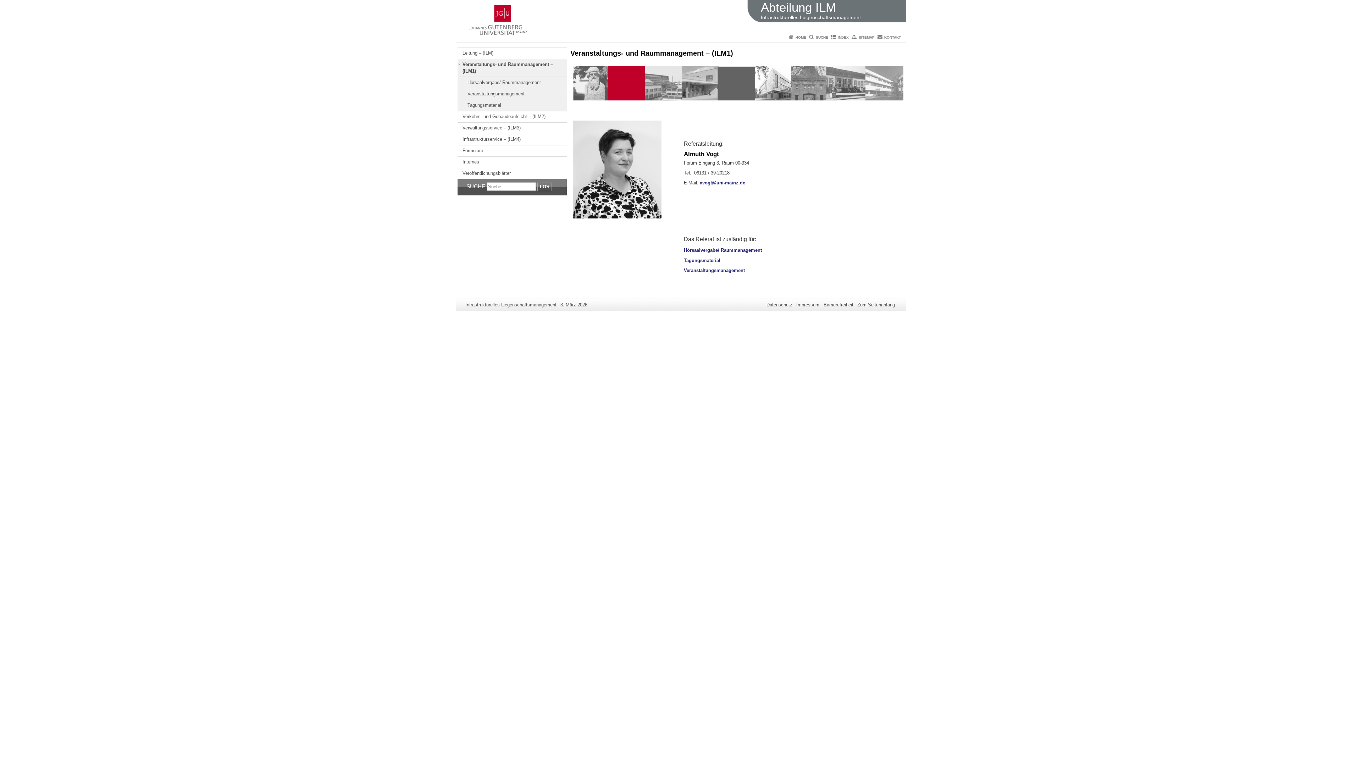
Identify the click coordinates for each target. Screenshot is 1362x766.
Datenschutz (779, 304)
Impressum (807, 304)
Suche (822, 37)
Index (843, 37)
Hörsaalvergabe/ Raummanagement (504, 82)
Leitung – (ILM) (478, 53)
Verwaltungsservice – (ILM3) (492, 128)
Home (801, 37)
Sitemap (867, 37)
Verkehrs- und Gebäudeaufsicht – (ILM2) (504, 116)
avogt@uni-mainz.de (722, 182)
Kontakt (892, 37)
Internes (471, 162)
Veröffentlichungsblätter (487, 173)
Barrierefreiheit (838, 304)
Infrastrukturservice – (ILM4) (492, 139)
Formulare (473, 150)
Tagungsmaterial (484, 105)
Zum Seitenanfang (876, 304)
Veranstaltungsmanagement (496, 93)
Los (544, 186)
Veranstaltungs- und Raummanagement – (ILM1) (508, 67)
